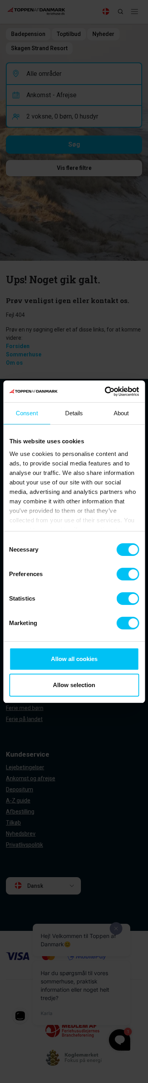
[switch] (127, 574)
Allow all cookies (74, 658)
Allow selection (74, 685)
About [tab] (121, 413)
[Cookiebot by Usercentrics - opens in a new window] (105, 391)
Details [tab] (74, 413)
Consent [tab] (27, 413)
